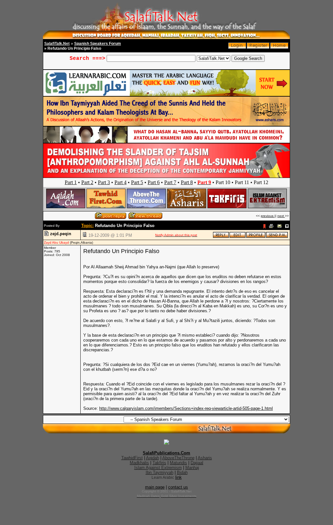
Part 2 (87, 182)
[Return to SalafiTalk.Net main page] (279, 47)
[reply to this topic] (221, 236)
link (178, 477)
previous (267, 216)
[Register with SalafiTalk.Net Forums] (258, 47)
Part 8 (187, 182)
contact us (178, 487)
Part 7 (170, 182)
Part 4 (120, 182)
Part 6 (154, 182)
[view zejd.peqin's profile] (255, 236)
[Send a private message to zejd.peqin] (277, 236)
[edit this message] (238, 236)
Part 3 (104, 182)
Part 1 (71, 182)
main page (155, 487)
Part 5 (137, 182)
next (281, 216)
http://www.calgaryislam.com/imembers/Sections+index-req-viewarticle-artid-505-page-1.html (186, 408)
